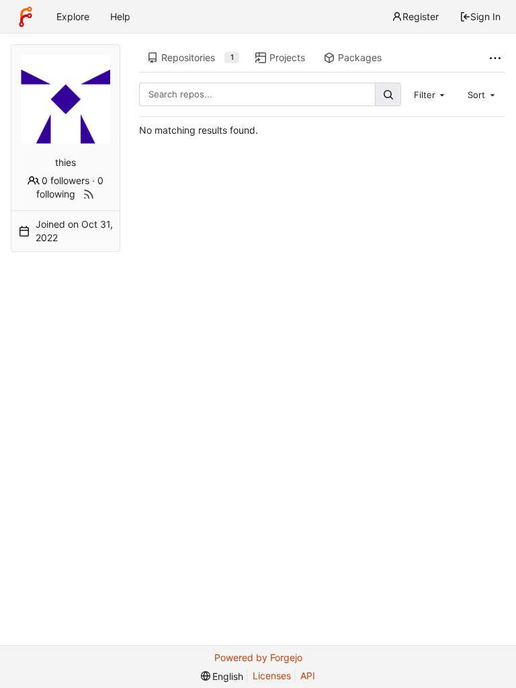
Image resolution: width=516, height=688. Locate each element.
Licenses (272, 675)
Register (420, 16)
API (307, 675)
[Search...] (387, 94)
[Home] (25, 17)
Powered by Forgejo (258, 657)
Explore (72, 16)
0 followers (65, 180)
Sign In (485, 16)
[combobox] (431, 94)
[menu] (222, 676)
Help (120, 16)
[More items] (495, 58)
